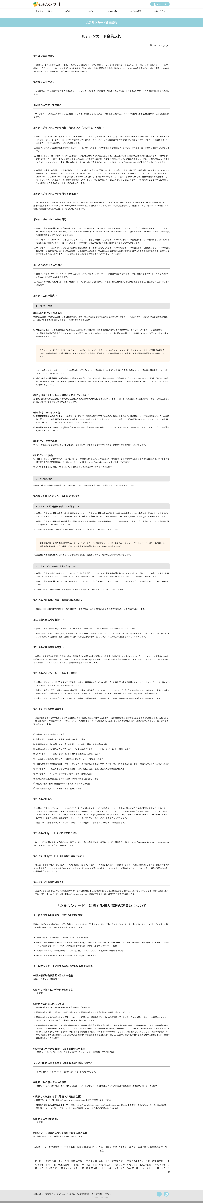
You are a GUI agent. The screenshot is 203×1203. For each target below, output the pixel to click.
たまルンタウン (158, 11)
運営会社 (108, 1194)
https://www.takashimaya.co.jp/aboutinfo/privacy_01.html (102, 1105)
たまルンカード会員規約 (66, 1194)
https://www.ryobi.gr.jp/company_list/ (73, 1100)
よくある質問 (136, 11)
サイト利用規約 (97, 1194)
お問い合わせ (38, 1194)
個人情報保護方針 (83, 1194)
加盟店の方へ (50, 1194)
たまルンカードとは (44, 11)
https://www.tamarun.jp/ (130, 162)
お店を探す (113, 11)
